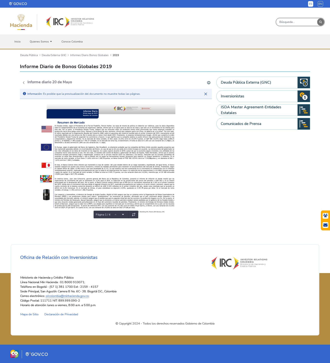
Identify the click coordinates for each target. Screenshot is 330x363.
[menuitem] (17, 42)
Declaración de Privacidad (61, 314)
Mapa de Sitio (29, 314)
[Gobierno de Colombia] (18, 4)
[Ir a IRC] (69, 22)
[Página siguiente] (123, 214)
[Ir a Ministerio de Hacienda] (21, 22)
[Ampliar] (134, 214)
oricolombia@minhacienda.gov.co (67, 296)
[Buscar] (321, 22)
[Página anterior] (115, 214)
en (320, 4)
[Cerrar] (206, 94)
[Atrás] (24, 82)
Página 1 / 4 (103, 214)
